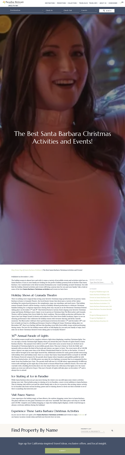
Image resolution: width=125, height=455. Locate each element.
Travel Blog (83, 3)
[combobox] (27, 10)
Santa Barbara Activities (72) (100, 303)
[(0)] (121, 2)
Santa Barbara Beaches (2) (99, 321)
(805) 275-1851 (13, 6)
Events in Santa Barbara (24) (100, 298)
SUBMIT (62, 451)
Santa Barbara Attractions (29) (100, 300)
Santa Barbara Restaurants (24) (101, 306)
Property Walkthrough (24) (99, 292)
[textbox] (27, 10)
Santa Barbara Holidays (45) (99, 295)
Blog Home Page (17, 270)
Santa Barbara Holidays (33, 270)
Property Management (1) (99, 315)
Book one (81, 415)
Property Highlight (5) (97, 318)
